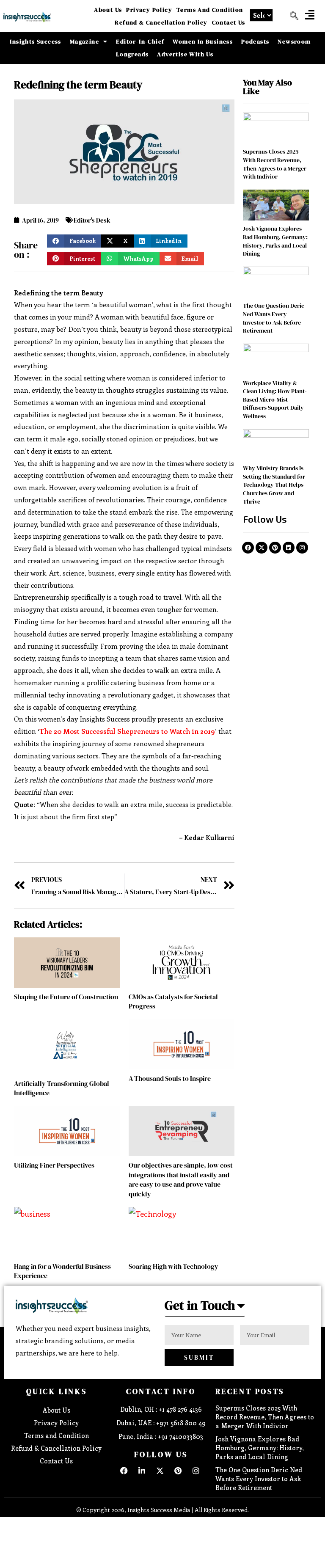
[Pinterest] (275, 548)
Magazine (84, 41)
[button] (309, 14)
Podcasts (255, 41)
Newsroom (294, 41)
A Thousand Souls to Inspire (170, 1078)
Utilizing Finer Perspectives (54, 1165)
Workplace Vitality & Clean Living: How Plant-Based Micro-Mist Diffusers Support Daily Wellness (275, 399)
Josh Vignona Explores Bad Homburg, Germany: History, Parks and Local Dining (275, 241)
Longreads (132, 54)
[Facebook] (248, 548)
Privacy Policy (149, 10)
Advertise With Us (185, 54)
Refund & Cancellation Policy (161, 22)
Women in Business (203, 41)
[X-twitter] (261, 548)
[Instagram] (302, 548)
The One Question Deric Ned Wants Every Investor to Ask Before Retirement (273, 318)
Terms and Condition (209, 10)
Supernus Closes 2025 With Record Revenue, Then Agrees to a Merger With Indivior (274, 164)
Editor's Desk (92, 220)
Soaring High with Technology (173, 1266)
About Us (108, 10)
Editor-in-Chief (140, 41)
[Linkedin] (289, 548)
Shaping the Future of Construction (66, 996)
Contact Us (228, 22)
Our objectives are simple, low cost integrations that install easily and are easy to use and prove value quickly (181, 1179)
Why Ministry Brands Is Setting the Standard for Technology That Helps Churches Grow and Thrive (274, 484)
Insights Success (35, 41)
